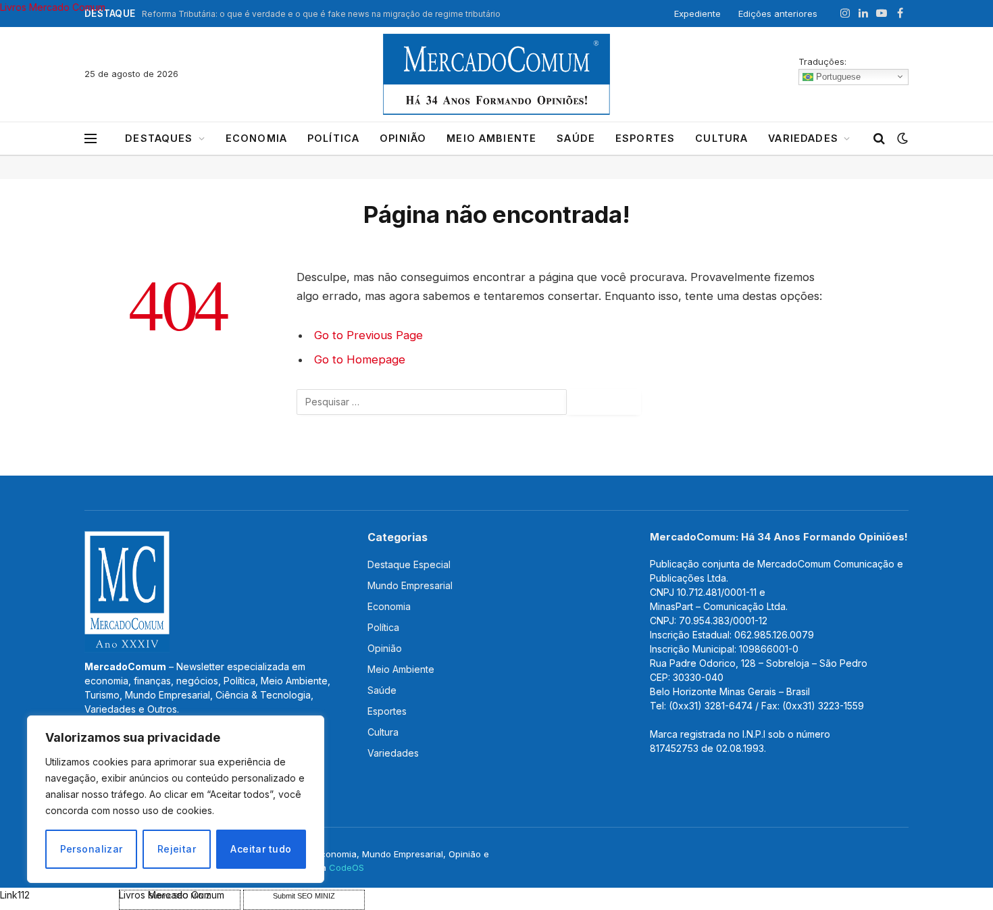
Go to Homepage (359, 359)
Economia (256, 138)
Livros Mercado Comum (52, 7)
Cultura (721, 138)
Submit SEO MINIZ (304, 896)
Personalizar (91, 849)
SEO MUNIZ (58, 895)
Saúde (576, 138)
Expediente (697, 13)
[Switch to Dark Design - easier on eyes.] (901, 138)
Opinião (403, 138)
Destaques (159, 138)
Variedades (803, 138)
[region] (175, 799)
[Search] (879, 139)
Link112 (15, 895)
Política (333, 138)
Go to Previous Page (368, 335)
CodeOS (346, 867)
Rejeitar (176, 849)
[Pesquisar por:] (432, 402)
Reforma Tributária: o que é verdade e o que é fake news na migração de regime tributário (321, 14)
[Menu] (90, 139)
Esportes (645, 138)
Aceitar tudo (260, 849)
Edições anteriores (777, 13)
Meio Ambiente (491, 138)
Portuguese (837, 76)
